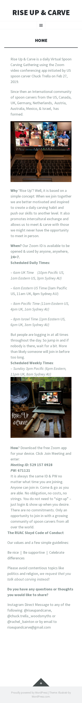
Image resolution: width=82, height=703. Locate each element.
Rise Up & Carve (41, 12)
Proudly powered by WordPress (29, 692)
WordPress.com (41, 696)
